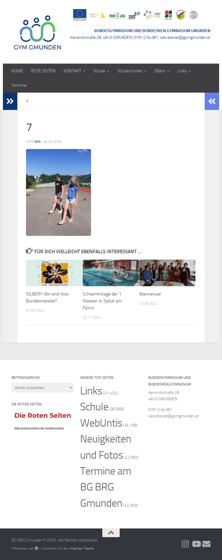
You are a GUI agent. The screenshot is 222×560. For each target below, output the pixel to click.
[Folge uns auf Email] (206, 544)
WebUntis (101, 423)
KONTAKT (72, 71)
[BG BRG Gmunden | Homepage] (38, 32)
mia (37, 141)
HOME (17, 71)
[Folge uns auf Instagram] (186, 544)
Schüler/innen (130, 71)
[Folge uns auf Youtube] (196, 544)
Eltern (160, 71)
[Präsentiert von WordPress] (36, 548)
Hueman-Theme (82, 548)
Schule (99, 71)
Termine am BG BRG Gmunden (105, 487)
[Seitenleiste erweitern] (10, 101)
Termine (19, 85)
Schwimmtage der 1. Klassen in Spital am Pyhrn (102, 301)
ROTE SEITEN (43, 71)
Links (182, 71)
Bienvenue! (150, 294)
